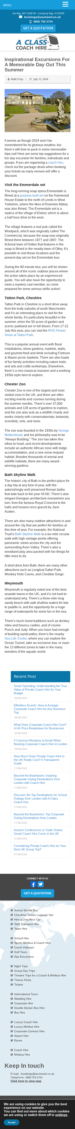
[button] (65, 4)
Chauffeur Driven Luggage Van (33, 914)
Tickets (18, 984)
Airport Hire (21, 1035)
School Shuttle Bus (26, 910)
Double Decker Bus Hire (29, 1007)
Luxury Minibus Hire (26, 1026)
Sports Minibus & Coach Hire (32, 942)
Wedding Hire (22, 998)
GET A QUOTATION (38, 28)
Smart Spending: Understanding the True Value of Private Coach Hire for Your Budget (40, 689)
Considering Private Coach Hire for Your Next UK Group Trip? (40, 847)
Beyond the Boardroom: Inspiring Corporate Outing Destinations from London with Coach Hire (37, 779)
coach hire (55, 162)
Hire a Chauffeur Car (27, 919)
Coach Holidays (24, 947)
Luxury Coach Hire (26, 1022)
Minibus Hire (22, 1054)
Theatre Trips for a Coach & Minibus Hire (40, 975)
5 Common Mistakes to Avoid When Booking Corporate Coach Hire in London (40, 742)
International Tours (26, 994)
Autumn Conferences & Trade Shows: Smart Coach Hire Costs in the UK (38, 831)
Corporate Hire (23, 1003)
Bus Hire (19, 1012)
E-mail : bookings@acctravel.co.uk (32, 1073)
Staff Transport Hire (26, 924)
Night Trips (21, 966)
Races (18, 1040)
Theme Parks (22, 980)
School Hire (21, 938)
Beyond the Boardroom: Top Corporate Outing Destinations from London (39, 816)
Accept (11, 1122)
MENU (7, 5)
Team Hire (20, 928)
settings (61, 1115)
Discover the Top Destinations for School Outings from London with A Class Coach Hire (40, 798)
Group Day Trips (24, 970)
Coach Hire (21, 1050)
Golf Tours (20, 952)
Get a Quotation (37, 893)
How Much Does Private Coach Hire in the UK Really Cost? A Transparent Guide (39, 759)
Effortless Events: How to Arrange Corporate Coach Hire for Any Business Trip (39, 709)
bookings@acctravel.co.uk (42, 17)
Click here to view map (26, 1081)
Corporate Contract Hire (29, 1031)
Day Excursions (24, 956)
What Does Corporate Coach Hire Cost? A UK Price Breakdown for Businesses (40, 726)
